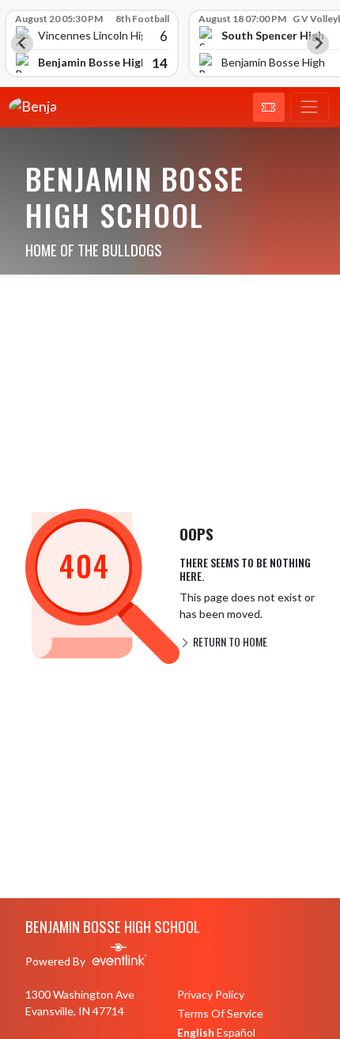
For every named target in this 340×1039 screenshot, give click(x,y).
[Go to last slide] (22, 43)
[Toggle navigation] (309, 108)
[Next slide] (318, 43)
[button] (269, 108)
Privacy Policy (210, 994)
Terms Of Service (220, 1013)
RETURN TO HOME (229, 641)
